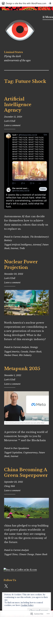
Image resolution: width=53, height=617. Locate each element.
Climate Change (26, 554)
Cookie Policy (27, 605)
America (15, 351)
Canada (24, 351)
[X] (6, 586)
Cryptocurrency (30, 452)
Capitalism (17, 452)
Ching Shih (9, 486)
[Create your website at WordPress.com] (26, 3)
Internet (14, 248)
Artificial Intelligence (22, 244)
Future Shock (35, 351)
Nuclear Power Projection (21, 264)
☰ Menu (48, 17)
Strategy (34, 347)
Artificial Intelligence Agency (17, 104)
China (15, 554)
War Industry (25, 355)
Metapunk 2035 (22, 368)
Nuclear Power (11, 355)
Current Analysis (21, 236)
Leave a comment (12, 125)
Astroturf (37, 244)
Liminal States (13, 52)
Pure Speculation (21, 448)
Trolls (22, 248)
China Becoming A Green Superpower (26, 472)
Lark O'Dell (9, 121)
